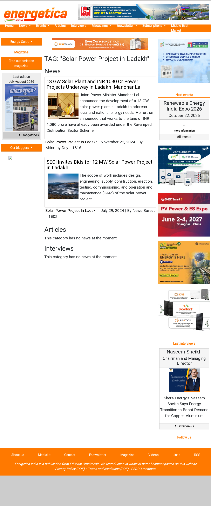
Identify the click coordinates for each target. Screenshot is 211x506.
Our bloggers (20, 148)
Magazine (127, 455)
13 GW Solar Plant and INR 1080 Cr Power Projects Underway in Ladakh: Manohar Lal (94, 84)
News (23, 26)
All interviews (184, 426)
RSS (197, 455)
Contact (69, 455)
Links (176, 455)
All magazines (29, 135)
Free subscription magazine (21, 63)
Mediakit (44, 455)
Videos (153, 455)
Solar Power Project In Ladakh (71, 142)
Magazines (100, 26)
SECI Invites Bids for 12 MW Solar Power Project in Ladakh (99, 164)
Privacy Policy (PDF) (70, 469)
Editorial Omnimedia (84, 464)
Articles (60, 26)
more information (184, 130)
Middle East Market (179, 28)
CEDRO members (143, 469)
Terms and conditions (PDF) (108, 469)
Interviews (78, 26)
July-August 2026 (21, 82)
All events (184, 137)
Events (41, 26)
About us (17, 455)
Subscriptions (152, 26)
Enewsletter (125, 26)
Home (9, 26)
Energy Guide (20, 42)
